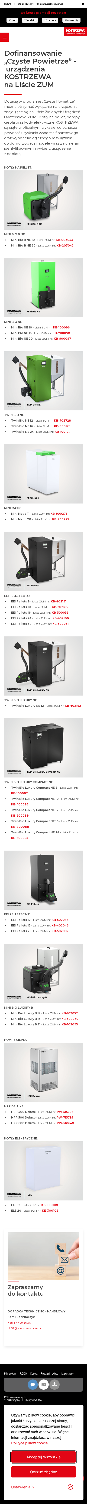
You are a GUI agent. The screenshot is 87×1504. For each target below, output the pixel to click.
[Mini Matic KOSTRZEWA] (43, 474)
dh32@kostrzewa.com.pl (24, 1328)
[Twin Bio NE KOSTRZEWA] (43, 381)
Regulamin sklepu (49, 1373)
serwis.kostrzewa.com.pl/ (51, 4)
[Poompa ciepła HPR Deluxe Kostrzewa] (43, 1073)
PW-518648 (65, 1123)
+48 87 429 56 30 (19, 1322)
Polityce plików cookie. (30, 1443)
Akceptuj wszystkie (43, 1457)
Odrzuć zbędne (43, 1472)
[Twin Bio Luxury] (43, 666)
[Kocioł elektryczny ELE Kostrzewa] (43, 1171)
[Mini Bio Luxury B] (43, 974)
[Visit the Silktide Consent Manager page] (70, 1487)
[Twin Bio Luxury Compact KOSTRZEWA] (43, 748)
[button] (4, 37)
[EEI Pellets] (43, 562)
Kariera (33, 1373)
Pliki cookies (10, 1373)
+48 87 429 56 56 (26, 4)
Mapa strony (67, 1373)
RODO (23, 1373)
